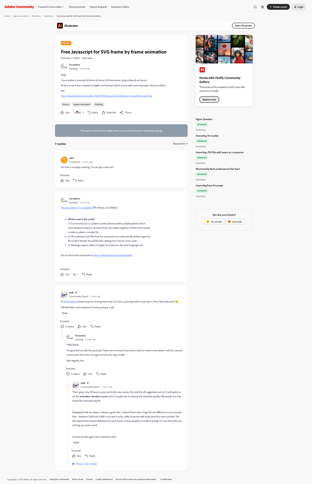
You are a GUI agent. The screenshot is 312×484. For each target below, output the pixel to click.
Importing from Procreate (209, 185)
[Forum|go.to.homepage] (19, 7)
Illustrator (36, 16)
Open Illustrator (243, 25)
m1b (71, 292)
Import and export (82, 104)
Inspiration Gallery (120, 6)
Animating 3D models (207, 135)
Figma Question (204, 119)
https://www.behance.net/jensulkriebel (112, 255)
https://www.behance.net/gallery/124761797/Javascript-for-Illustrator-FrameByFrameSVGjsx (106, 95)
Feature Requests (98, 6)
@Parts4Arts (70, 301)
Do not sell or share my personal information (136, 479)
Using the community (59, 479)
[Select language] (262, 7)
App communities (21, 16)
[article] (121, 169)
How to (65, 104)
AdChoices (167, 479)
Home (7, 16)
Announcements (77, 6)
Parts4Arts (74, 64)
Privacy (89, 479)
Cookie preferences (104, 479)
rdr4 (71, 158)
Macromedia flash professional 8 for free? (218, 168)
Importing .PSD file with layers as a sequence (220, 152)
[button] (278, 7)
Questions (48, 16)
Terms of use (77, 479)
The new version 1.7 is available (76, 207)
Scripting (99, 104)
